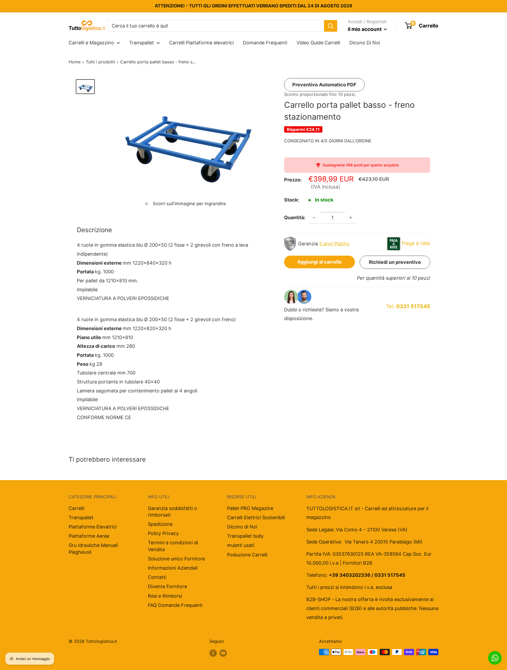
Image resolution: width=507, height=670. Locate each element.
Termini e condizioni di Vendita (173, 546)
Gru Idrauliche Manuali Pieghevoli (93, 548)
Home (75, 61)
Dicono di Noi (242, 527)
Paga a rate (416, 243)
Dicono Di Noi (364, 42)
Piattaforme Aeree (89, 536)
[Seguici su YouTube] (223, 653)
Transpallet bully (245, 536)
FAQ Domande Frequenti (175, 605)
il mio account (365, 29)
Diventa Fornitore (167, 586)
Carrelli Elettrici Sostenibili (256, 517)
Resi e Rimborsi (165, 596)
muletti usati (240, 545)
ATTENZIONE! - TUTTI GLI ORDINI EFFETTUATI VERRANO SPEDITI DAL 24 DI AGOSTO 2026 (253, 5)
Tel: (408, 306)
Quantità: (294, 217)
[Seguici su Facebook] (213, 653)
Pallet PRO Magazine (250, 508)
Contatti (157, 577)
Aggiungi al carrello (319, 262)
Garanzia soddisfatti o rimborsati (172, 511)
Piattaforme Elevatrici (93, 527)
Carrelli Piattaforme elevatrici (201, 42)
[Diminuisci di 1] (314, 217)
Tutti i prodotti (100, 61)
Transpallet (141, 42)
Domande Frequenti (265, 42)
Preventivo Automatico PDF (324, 84)
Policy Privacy (163, 533)
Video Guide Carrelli (318, 42)
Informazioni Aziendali (173, 568)
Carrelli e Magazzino (91, 42)
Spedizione (160, 524)
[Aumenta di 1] (350, 217)
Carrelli (76, 508)
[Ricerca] (330, 25)
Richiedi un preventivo (395, 262)
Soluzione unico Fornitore (176, 558)
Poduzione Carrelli (247, 554)
